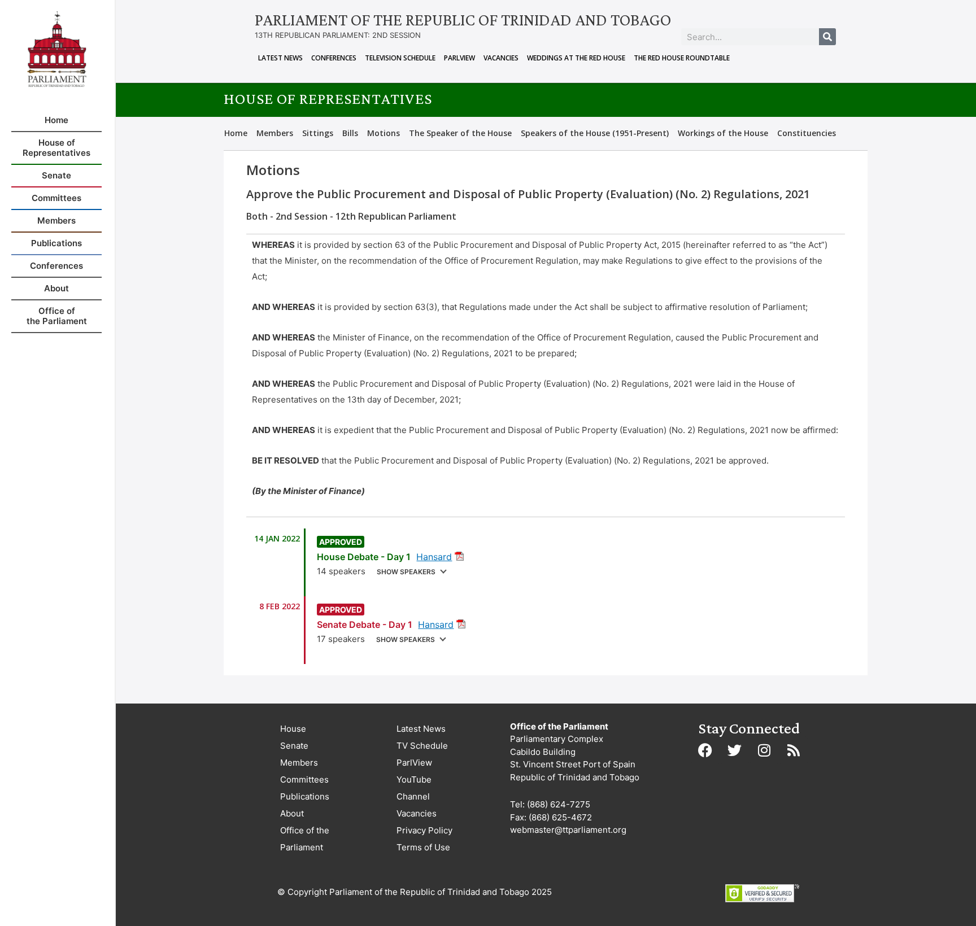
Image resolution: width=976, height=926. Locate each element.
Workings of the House (723, 133)
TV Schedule (422, 745)
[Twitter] (735, 750)
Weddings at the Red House (576, 58)
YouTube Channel (414, 788)
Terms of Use (423, 847)
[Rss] (793, 750)
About (292, 813)
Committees (304, 779)
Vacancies (500, 58)
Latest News (280, 58)
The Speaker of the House (460, 133)
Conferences (333, 58)
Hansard (434, 556)
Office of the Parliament (304, 839)
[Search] (827, 36)
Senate (294, 745)
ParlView (459, 58)
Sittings (317, 133)
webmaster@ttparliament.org (568, 829)
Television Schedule (400, 58)
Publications (304, 796)
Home (235, 133)
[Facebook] (705, 750)
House (293, 728)
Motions (383, 133)
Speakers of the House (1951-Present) (595, 133)
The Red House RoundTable (682, 58)
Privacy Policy (424, 830)
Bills (350, 133)
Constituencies (806, 133)
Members (274, 133)
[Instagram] (764, 750)
